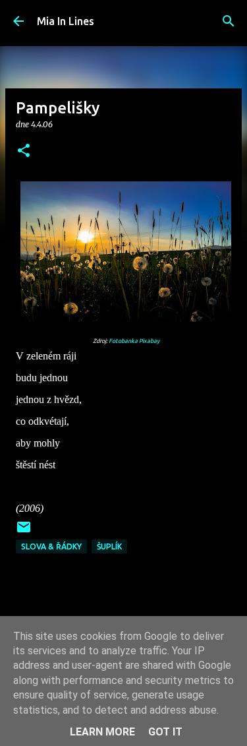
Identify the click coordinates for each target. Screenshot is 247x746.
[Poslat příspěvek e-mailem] (24, 532)
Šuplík (109, 546)
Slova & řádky (51, 546)
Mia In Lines (65, 21)
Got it (165, 732)
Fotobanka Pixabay (134, 341)
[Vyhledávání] (228, 21)
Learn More (102, 732)
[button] (24, 151)
